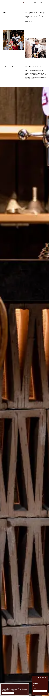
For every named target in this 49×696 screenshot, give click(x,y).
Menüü (10, 2)
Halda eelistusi (21, 693)
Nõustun (8, 693)
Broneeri (4, 2)
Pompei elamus (18, 2)
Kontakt (40, 2)
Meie (35, 2)
